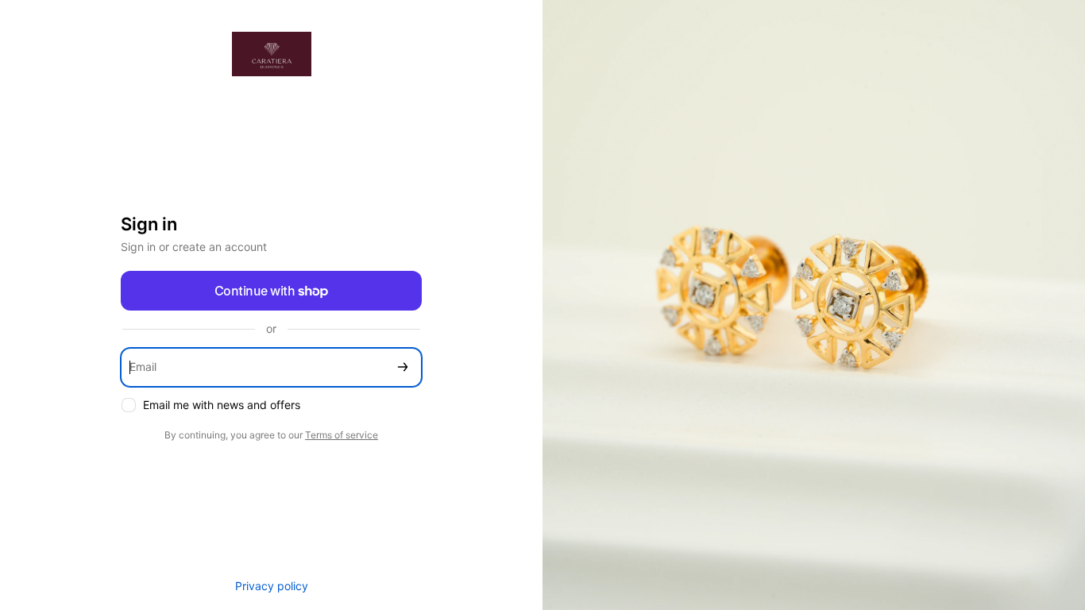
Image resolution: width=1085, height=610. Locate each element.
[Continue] (402, 367)
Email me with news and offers (221, 404)
